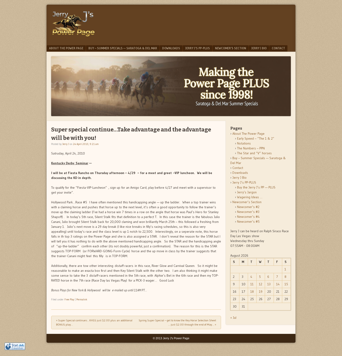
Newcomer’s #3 (248, 212)
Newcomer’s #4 (248, 217)
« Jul (233, 318)
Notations (244, 143)
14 (278, 284)
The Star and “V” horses (254, 153)
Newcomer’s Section (230, 48)
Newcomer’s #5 (248, 221)
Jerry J (65, 144)
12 (260, 284)
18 (252, 291)
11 (252, 284)
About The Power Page (66, 48)
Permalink (81, 299)
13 (269, 284)
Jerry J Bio (259, 48)
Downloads (171, 48)
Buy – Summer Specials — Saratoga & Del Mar (122, 48)
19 (260, 291)
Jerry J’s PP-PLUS (197, 48)
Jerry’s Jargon (247, 192)
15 (286, 284)
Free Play (69, 299)
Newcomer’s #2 (248, 207)
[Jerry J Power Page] (73, 37)
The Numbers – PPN (251, 148)
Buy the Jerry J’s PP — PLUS (256, 187)
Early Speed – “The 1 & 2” (255, 138)
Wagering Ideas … (249, 197)
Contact (278, 48)
